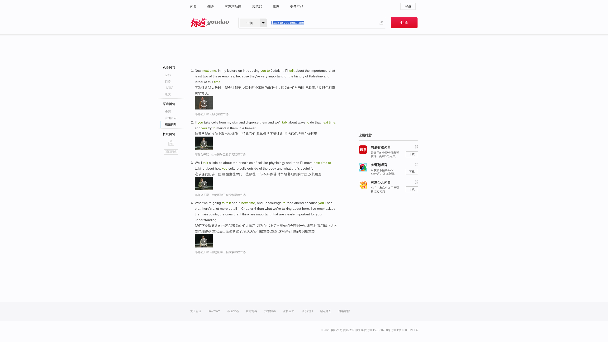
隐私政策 (349, 330)
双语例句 (169, 67)
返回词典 (171, 151)
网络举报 (344, 311)
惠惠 (276, 6)
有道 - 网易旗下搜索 (209, 22)
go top (171, 143)
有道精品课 (233, 6)
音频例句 (170, 118)
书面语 (169, 88)
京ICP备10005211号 (404, 330)
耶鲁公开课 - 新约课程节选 (211, 114)
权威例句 (169, 134)
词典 (193, 6)
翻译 (210, 6)
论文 (168, 94)
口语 (168, 81)
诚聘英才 (288, 311)
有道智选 (233, 311)
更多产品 (296, 6)
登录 (408, 6)
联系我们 (307, 311)
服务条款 (361, 330)
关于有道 (195, 311)
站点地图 (325, 311)
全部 (168, 75)
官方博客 (251, 311)
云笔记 (257, 6)
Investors (214, 311)
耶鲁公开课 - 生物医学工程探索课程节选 (220, 154)
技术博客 (270, 311)
